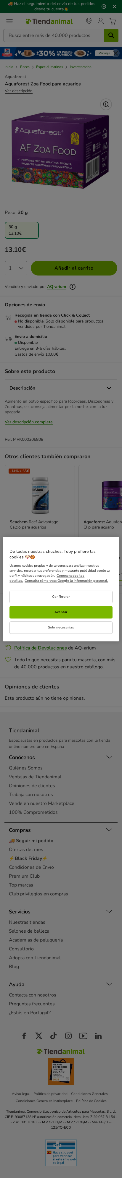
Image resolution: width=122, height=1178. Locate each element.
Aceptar (61, 612)
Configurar (61, 596)
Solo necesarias (61, 627)
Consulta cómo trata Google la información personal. (66, 580)
